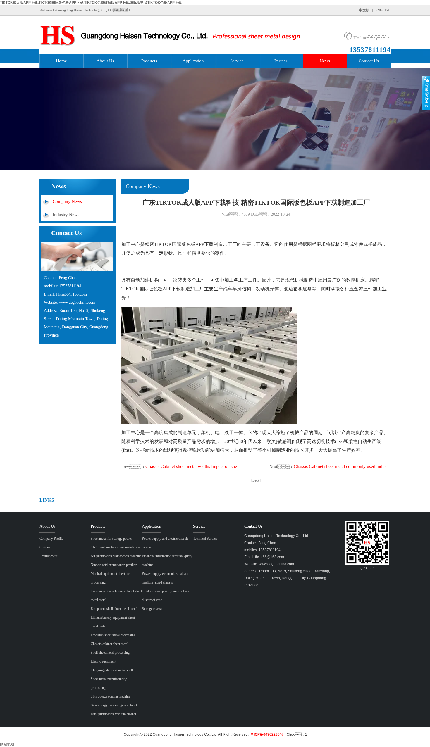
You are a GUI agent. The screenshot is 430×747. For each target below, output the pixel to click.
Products (149, 60)
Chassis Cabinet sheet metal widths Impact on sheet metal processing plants (214, 466)
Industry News (66, 214)
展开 (426, 92)
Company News (67, 201)
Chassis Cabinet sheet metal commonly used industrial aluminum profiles (361, 466)
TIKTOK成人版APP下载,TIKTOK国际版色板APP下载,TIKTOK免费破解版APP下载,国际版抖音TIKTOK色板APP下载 (91, 3)
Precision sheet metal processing (113, 635)
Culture (44, 547)
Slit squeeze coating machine (110, 696)
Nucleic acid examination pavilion (114, 565)
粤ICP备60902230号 (266, 734)
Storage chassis (152, 609)
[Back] (256, 480)
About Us (105, 60)
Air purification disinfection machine (116, 556)
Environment (48, 556)
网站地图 (7, 744)
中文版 (364, 10)
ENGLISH (383, 10)
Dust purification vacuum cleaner (113, 714)
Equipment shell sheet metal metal (114, 609)
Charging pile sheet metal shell (112, 670)
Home (61, 60)
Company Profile (51, 538)
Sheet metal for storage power (111, 538)
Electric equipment (103, 661)
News (325, 60)
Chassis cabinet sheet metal (109, 644)
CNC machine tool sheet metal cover (116, 547)
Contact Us (369, 60)
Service (237, 60)
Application (193, 60)
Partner (280, 60)
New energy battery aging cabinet (114, 705)
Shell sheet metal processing (110, 653)
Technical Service (205, 538)
